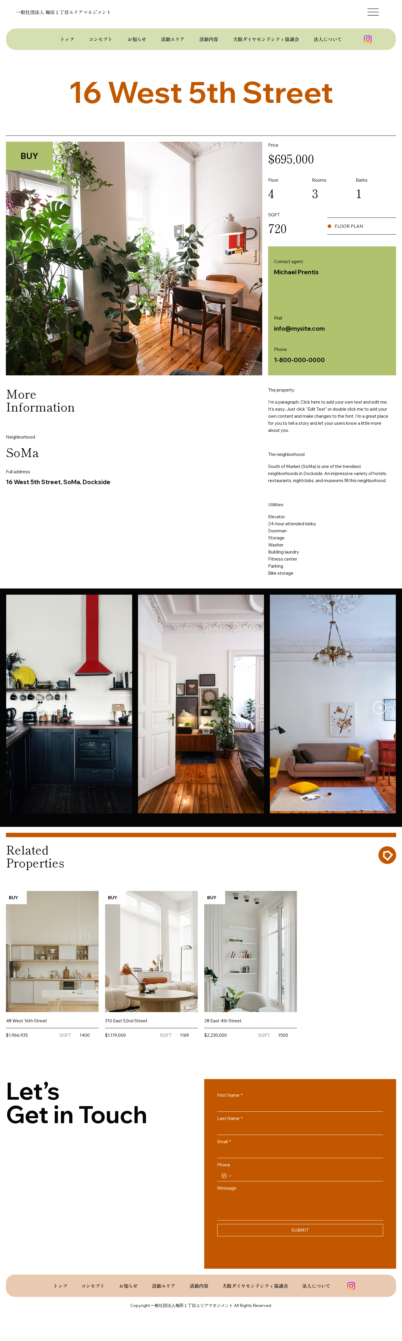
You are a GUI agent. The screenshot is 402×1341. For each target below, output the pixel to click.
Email (224, 1141)
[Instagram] (368, 39)
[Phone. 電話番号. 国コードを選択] (226, 1175)
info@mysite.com (299, 328)
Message (226, 1188)
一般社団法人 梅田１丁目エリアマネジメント (63, 12)
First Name (229, 1095)
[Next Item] (379, 707)
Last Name (229, 1118)
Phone (223, 1165)
